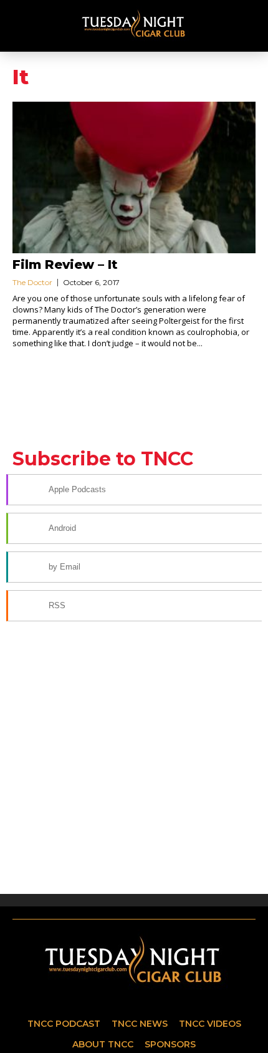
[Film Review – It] (134, 177)
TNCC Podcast (63, 1023)
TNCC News (140, 1023)
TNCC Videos (210, 1023)
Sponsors (170, 1044)
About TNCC (102, 1044)
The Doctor (32, 282)
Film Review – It (65, 264)
